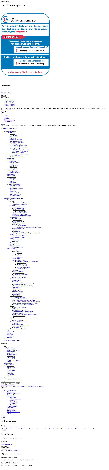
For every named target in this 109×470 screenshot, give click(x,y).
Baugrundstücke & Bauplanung (21, 235)
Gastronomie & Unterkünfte (20, 212)
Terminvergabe (11, 158)
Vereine (15, 230)
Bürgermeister (17, 288)
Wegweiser (13, 161)
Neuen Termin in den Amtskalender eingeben (24, 300)
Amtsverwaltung (11, 132)
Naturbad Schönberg (22, 268)
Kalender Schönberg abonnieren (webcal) (23, 304)
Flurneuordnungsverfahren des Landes (23, 286)
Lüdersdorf (10, 333)
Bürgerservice (10, 159)
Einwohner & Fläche (18, 221)
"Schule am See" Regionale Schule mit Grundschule (30, 227)
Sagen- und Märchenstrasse (17, 247)
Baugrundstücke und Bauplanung (25, 283)
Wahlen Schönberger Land (14, 144)
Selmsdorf (9, 337)
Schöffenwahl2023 (15, 155)
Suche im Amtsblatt (18, 320)
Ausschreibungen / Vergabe (17, 142)
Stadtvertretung (17, 290)
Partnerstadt (20, 257)
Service (12, 306)
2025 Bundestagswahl (15, 148)
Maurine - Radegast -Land (20, 214)
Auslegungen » (17, 327)
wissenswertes (17, 251)
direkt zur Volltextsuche (10, 101)
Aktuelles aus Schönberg (16, 296)
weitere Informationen (18, 152)
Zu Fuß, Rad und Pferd (19, 210)
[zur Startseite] (9, 128)
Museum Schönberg (15, 185)
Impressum (6, 118)
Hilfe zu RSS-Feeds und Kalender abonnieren (25, 314)
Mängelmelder (13, 168)
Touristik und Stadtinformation (21, 274)
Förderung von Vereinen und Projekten (23, 311)
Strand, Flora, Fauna (18, 207)
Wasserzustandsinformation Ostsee (22, 215)
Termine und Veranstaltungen (17, 297)
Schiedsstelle (13, 167)
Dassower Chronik (15, 245)
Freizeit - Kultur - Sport (19, 260)
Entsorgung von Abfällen (19, 237)
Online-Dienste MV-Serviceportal (12, 340)
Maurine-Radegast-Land (19, 277)
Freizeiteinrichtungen (18, 228)
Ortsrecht (15, 241)
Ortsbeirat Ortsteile (18, 293)
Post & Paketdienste (18, 271)
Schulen (12, 187)
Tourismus (12, 205)
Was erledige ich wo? (15, 162)
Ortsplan (9, 197)
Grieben (9, 330)
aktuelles (12, 134)
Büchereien (13, 191)
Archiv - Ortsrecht (14, 172)
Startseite (6, 115)
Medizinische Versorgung (19, 222)
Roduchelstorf (10, 336)
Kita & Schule (17, 224)
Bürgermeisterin (17, 240)
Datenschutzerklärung (9, 120)
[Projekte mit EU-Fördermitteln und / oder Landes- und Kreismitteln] (4, 339)
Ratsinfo (12, 181)
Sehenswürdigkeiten (18, 208)
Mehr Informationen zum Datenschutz (10, 127)
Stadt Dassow (10, 200)
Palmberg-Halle (17, 276)
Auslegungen (13, 171)
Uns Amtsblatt (13, 137)
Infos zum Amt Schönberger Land (18, 321)
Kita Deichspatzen (21, 225)
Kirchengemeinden (15, 195)
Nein (2, 111)
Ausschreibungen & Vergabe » (21, 326)
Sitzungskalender (17, 179)
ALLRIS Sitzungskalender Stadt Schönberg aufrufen (26, 301)
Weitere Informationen (10, 109)
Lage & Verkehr (17, 220)
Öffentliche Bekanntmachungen (21, 147)
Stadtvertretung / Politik (16, 287)
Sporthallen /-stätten (15, 192)
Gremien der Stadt (18, 291)
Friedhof (15, 270)
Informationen (13, 201)
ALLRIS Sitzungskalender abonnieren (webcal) (25, 303)
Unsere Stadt (13, 217)
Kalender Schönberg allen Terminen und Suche (25, 298)
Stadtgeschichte (17, 218)
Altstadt (19, 254)
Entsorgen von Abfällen (19, 284)
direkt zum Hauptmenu (9, 102)
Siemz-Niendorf (11, 331)
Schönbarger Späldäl (22, 265)
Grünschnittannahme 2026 (20, 204)
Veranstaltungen (11, 174)
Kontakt (6, 117)
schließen (3, 95)
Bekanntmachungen (12, 169)
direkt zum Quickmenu (9, 100)
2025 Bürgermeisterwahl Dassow (18, 145)
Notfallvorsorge (11, 175)
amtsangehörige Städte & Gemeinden (13, 198)
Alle (104, 428)
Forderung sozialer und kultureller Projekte (27, 261)
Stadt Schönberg (11, 248)
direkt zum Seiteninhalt (9, 105)
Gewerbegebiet (17, 280)
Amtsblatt (12, 319)
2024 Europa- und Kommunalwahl (19, 154)
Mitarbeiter (13, 138)
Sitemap (12, 317)
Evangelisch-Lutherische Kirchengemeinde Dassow (26, 233)
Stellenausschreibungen (6, 92)
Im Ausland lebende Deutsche (20, 151)
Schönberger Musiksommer (23, 267)
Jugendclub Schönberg (19, 273)
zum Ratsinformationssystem (8, 385)
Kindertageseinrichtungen (16, 188)
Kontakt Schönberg (18, 313)
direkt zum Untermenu (9, 104)
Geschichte (19, 253)
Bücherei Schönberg (22, 263)
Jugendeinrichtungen (15, 194)
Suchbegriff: (4, 425)
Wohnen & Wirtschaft (15, 278)
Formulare (12, 164)
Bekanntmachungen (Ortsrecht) (18, 329)
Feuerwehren (13, 190)
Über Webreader (8, 121)
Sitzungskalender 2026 (19, 202)
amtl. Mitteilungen (18, 324)
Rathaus (12, 238)
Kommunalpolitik (11, 177)
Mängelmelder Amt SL (19, 316)
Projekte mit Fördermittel (16, 139)
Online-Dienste (14, 165)
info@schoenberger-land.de (11, 450)
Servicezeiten (13, 135)
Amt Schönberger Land (10, 131)
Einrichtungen (17, 258)
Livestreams (13, 182)
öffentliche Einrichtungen (13, 184)
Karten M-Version (21, 211)
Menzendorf (10, 334)
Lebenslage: (4, 427)
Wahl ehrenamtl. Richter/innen (18, 157)
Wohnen (12, 234)
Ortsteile (19, 255)
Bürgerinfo (13, 178)
